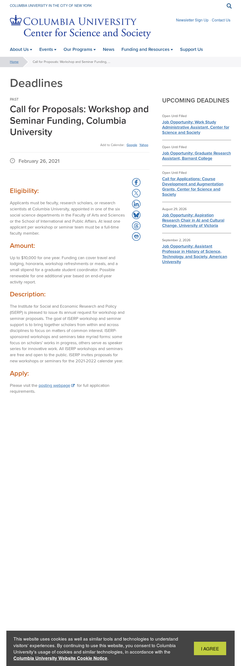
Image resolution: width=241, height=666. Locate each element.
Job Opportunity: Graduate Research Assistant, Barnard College (196, 155)
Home (14, 61)
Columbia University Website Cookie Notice (60, 658)
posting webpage (54, 385)
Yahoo (143, 145)
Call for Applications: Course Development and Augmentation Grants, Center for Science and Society (192, 186)
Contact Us (221, 20)
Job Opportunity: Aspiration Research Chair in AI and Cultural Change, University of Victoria (193, 220)
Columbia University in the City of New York (51, 5)
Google (132, 145)
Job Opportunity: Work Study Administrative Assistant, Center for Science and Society (195, 127)
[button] (136, 182)
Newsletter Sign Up (192, 20)
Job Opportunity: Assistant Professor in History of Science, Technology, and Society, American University (194, 254)
